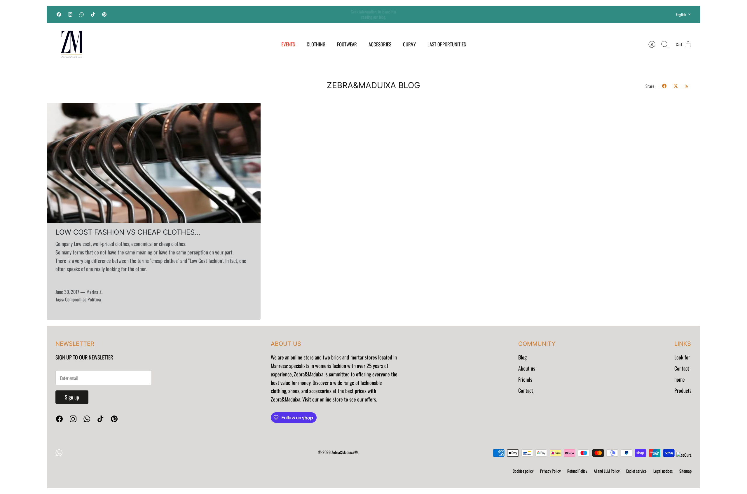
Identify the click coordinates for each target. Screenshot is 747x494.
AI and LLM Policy (606, 471)
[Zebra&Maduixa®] (71, 44)
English (681, 14)
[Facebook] (58, 14)
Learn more (373, 17)
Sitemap (685, 471)
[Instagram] (70, 14)
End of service (636, 471)
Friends (525, 379)
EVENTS (288, 44)
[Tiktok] (93, 14)
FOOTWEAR (347, 44)
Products (683, 390)
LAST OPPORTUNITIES (446, 44)
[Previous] (272, 14)
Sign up (72, 397)
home (679, 379)
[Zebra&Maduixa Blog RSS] (686, 86)
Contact (525, 390)
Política (94, 299)
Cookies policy (523, 471)
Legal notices (663, 471)
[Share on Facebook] (664, 86)
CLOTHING (316, 44)
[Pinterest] (104, 14)
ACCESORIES (380, 44)
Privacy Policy (550, 471)
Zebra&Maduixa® (344, 452)
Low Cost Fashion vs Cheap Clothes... (128, 232)
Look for (682, 357)
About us (526, 368)
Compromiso (75, 299)
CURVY (409, 44)
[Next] (474, 14)
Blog (522, 357)
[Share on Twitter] (675, 86)
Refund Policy (577, 471)
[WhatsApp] (81, 14)
